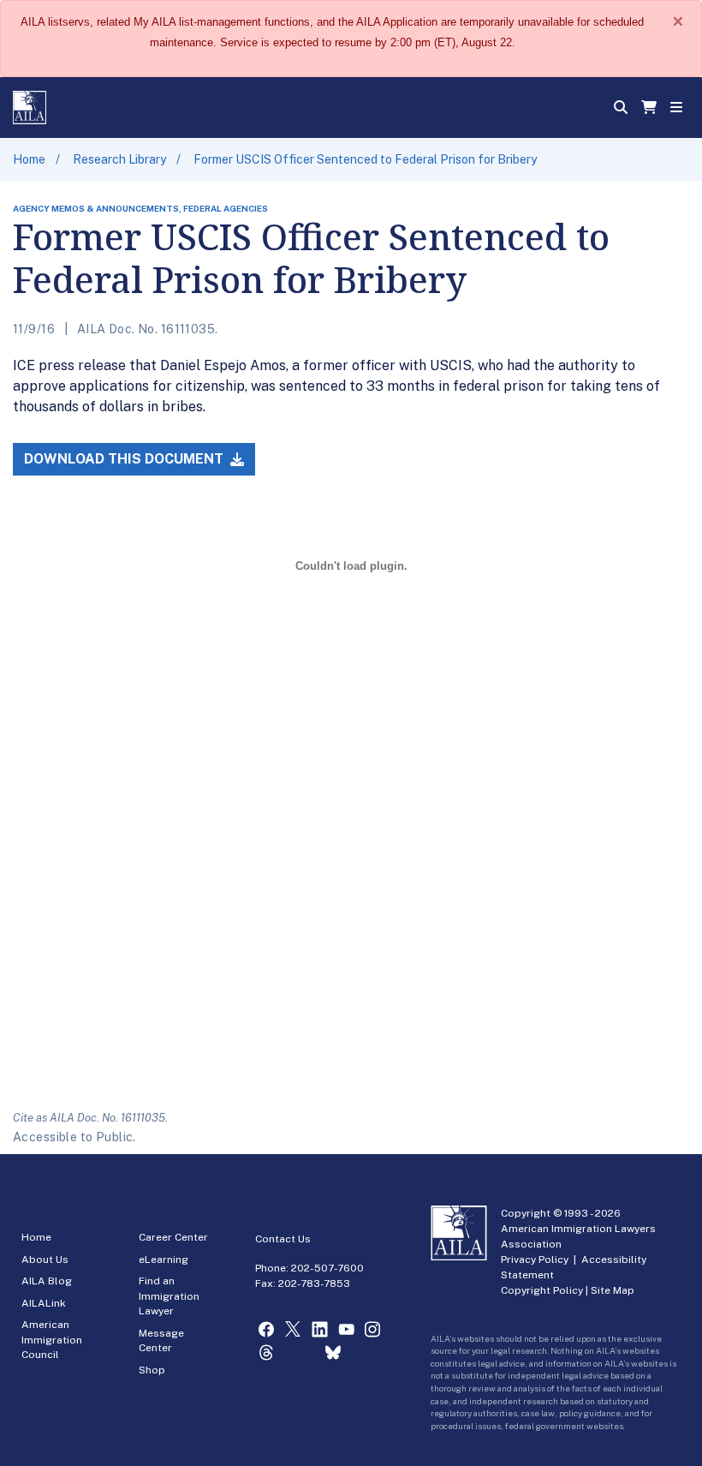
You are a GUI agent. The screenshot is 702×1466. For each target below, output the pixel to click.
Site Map (612, 1290)
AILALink (43, 1303)
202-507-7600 (327, 1268)
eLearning (163, 1260)
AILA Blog (46, 1281)
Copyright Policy (542, 1290)
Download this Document (125, 459)
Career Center (173, 1237)
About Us (44, 1260)
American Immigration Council (51, 1340)
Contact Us (283, 1239)
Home (29, 159)
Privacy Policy (534, 1260)
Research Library (119, 159)
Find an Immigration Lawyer (169, 1296)
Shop (152, 1370)
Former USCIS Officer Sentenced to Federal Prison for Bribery (365, 159)
